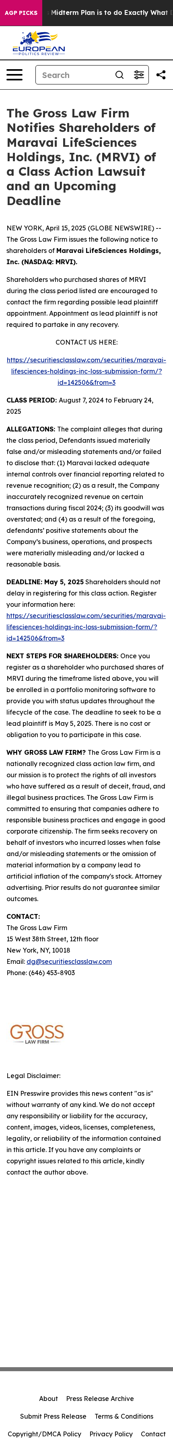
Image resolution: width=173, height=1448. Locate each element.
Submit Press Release (53, 1416)
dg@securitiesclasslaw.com (69, 961)
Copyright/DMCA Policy (44, 1434)
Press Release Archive (100, 1399)
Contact (153, 1434)
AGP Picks (21, 12)
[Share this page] (161, 75)
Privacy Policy (111, 1434)
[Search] (119, 75)
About (48, 1399)
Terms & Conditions (124, 1416)
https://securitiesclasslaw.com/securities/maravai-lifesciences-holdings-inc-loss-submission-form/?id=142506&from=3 (86, 371)
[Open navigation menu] (14, 75)
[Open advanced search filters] (138, 75)
